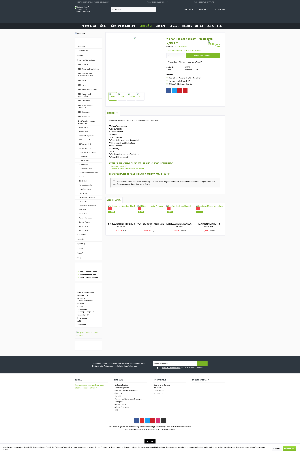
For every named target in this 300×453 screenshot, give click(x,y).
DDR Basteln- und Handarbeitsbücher (85, 75)
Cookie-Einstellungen (85, 292)
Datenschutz (82, 318)
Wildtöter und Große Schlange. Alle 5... (150, 225)
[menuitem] (217, 9)
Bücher (80, 55)
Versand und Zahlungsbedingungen (85, 311)
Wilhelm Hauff (83, 230)
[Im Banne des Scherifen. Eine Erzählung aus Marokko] (121, 213)
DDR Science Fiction (85, 169)
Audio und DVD (83, 51)
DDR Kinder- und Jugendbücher (84, 95)
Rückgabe (119, 402)
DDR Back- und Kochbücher (88, 69)
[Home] (78, 26)
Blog (79, 257)
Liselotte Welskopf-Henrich (87, 205)
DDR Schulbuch (84, 117)
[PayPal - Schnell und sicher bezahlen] (88, 334)
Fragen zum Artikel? (194, 62)
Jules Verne (83, 201)
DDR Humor (82, 85)
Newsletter (158, 388)
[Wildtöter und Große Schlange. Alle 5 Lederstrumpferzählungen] (150, 213)
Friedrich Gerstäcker (85, 185)
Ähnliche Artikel (114, 200)
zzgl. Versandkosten (180, 46)
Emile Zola (82, 177)
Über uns (80, 304)
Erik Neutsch (83, 181)
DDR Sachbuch (84, 112)
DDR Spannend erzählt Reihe (88, 173)
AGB (79, 321)
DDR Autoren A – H (85, 144)
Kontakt (80, 307)
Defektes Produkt (121, 385)
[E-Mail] (185, 90)
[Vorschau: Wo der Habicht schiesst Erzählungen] (113, 96)
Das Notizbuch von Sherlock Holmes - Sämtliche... (179, 225)
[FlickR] (163, 420)
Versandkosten (145, 427)
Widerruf (150, 441)
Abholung (81, 46)
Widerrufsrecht (83, 315)
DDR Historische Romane (87, 152)
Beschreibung (112, 113)
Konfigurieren (289, 448)
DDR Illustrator (83, 156)
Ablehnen (277, 448)
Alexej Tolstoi (83, 127)
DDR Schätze (82, 64)
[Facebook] (168, 90)
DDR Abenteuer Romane (87, 140)
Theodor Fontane (84, 222)
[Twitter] (174, 90)
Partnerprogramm (122, 388)
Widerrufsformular (122, 407)
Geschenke (81, 235)
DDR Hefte (82, 80)
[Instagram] (190, 90)
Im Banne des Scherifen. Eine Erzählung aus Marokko (121, 225)
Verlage (80, 248)
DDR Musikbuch (84, 101)
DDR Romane (83, 164)
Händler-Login (82, 295)
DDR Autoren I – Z (85, 148)
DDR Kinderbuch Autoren (87, 89)
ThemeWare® (170, 429)
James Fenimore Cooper (87, 197)
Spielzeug (81, 244)
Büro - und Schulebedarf (86, 60)
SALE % (80, 253)
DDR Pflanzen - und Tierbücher (85, 106)
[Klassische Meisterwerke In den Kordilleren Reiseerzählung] (209, 213)
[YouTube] (142, 420)
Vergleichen (172, 62)
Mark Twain (82, 210)
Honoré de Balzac (85, 189)
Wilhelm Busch (84, 226)
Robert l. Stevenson (85, 218)
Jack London (83, 193)
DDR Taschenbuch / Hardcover (86, 122)
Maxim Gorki (83, 214)
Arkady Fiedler (83, 132)
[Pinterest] (179, 90)
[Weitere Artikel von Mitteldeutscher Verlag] (214, 44)
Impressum (81, 324)
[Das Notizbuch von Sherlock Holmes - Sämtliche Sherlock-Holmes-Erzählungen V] (179, 213)
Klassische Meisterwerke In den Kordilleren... (209, 225)
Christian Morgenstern (86, 136)
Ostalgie (80, 239)
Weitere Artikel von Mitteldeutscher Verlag (127, 168)
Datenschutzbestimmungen (171, 368)
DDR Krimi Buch (84, 160)
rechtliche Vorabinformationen (85, 299)
